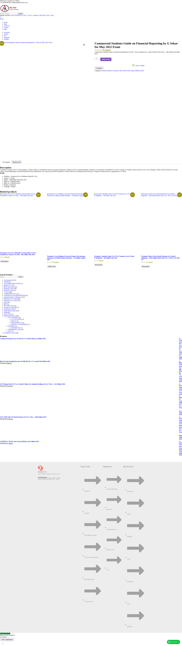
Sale (52, 15)
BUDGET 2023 (45, 15)
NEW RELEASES (125, 70)
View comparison (7, 639)
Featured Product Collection (110, 70)
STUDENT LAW (20, 15)
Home (5, 22)
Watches (35, 15)
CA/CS (29, 15)
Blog (5, 29)
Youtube (6, 39)
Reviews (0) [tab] (16, 162)
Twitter (6, 34)
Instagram (7, 37)
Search (21, 13)
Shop (5, 24)
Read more (4, 261)
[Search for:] (9, 277)
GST (12, 15)
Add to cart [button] (51, 266)
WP (5, 36)
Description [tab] (6, 162)
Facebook (7, 32)
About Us (7, 26)
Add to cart (106, 59)
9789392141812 (139, 70)
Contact (6, 27)
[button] (84, 45)
